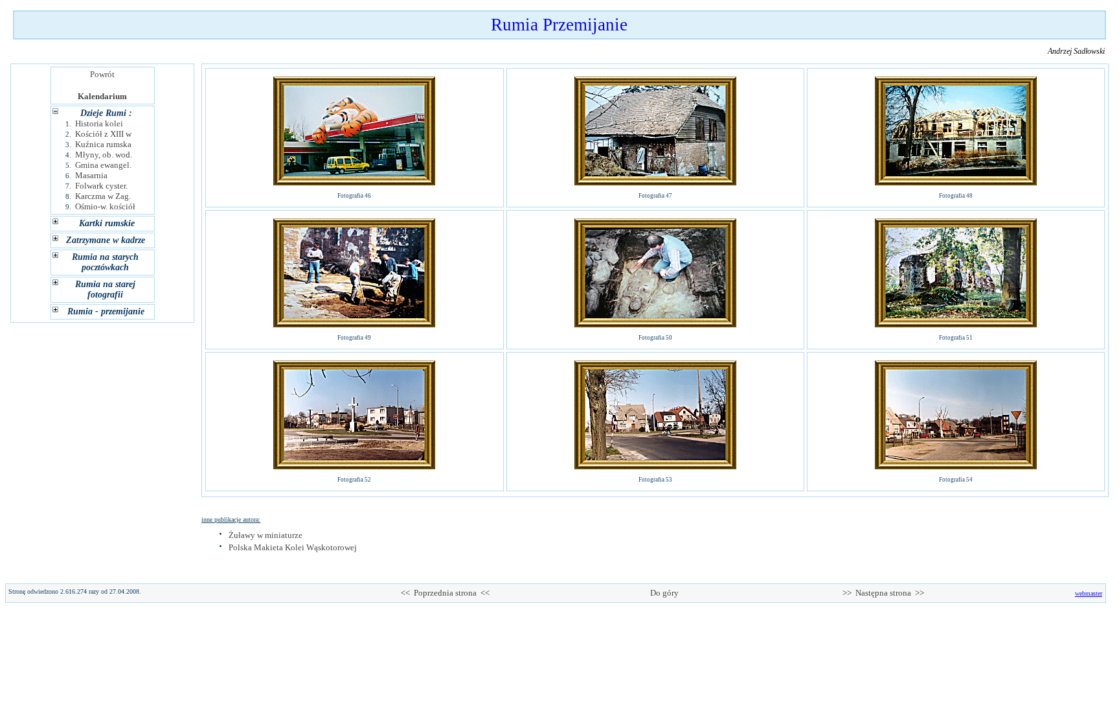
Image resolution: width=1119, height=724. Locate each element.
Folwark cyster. (101, 186)
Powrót (102, 74)
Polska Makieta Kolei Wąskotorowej (293, 547)
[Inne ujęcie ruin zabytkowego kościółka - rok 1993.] (956, 323)
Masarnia (91, 175)
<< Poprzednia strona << (445, 593)
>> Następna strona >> (883, 593)
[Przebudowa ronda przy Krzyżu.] (354, 465)
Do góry (664, 593)
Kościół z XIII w (103, 134)
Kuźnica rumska (103, 144)
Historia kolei (99, 123)
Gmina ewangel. (103, 165)
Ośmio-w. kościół (105, 206)
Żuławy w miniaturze (265, 535)
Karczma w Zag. (103, 196)
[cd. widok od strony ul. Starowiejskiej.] (655, 465)
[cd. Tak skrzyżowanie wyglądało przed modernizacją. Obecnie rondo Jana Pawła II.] (956, 465)
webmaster (1088, 593)
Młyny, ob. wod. (103, 154)
